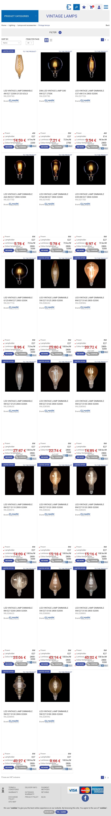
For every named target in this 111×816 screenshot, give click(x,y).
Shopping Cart (91, 7)
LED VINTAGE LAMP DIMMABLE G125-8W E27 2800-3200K (18, 299)
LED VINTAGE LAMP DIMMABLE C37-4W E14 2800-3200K (89, 92)
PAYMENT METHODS (45, 788)
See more (8, 147)
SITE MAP (12, 802)
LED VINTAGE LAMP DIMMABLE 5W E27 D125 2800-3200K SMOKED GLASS (18, 402)
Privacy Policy (31, 797)
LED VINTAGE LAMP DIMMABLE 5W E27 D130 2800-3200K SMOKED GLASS (89, 609)
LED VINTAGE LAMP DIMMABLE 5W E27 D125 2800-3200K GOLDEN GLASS (53, 299)
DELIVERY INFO (31, 787)
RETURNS (45, 792)
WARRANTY (13, 792)
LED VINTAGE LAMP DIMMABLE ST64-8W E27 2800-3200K (53, 195)
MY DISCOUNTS (84, 7)
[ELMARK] (69, 7)
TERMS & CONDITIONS (14, 788)
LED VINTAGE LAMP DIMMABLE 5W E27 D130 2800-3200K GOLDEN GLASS (89, 402)
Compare (22, 147)
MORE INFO (48, 812)
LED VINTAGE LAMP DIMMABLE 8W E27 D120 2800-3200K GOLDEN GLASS (53, 506)
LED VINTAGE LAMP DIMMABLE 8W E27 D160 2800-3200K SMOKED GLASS (53, 402)
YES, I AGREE (61, 812)
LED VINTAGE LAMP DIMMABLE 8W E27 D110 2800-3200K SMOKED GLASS (18, 506)
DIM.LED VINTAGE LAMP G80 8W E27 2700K (52, 92)
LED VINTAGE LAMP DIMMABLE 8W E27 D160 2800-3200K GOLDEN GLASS (89, 299)
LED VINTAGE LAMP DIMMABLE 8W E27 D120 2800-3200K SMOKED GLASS (89, 506)
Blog (43, 797)
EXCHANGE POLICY (13, 798)
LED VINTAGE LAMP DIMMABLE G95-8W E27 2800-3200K (89, 195)
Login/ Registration (99, 6)
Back (108, 25)
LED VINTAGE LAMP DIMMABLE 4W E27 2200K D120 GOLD (18, 92)
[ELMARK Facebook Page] (85, 801)
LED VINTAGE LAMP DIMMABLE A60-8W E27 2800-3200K (18, 195)
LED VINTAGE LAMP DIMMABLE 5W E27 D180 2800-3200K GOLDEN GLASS (53, 713)
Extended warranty (29, 793)
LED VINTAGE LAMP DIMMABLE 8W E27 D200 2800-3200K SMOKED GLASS (18, 609)
